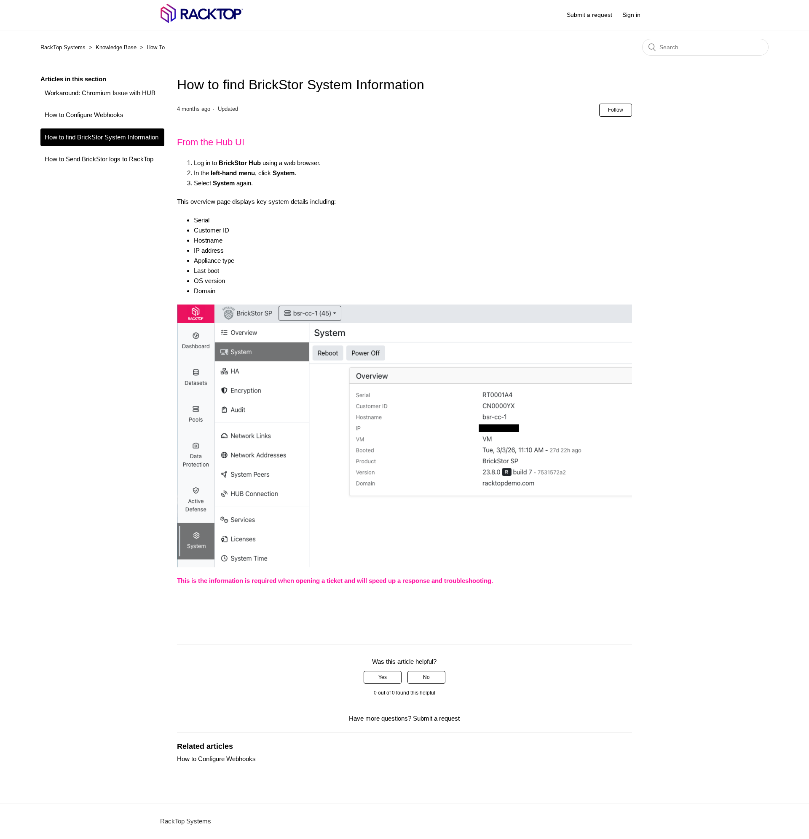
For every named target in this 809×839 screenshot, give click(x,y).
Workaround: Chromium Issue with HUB (100, 92)
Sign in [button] (631, 14)
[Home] (202, 21)
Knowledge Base (116, 47)
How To (156, 47)
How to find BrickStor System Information (101, 137)
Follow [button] (615, 110)
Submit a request (589, 14)
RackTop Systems (63, 47)
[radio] (383, 677)
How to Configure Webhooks (84, 114)
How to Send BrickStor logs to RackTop (99, 159)
